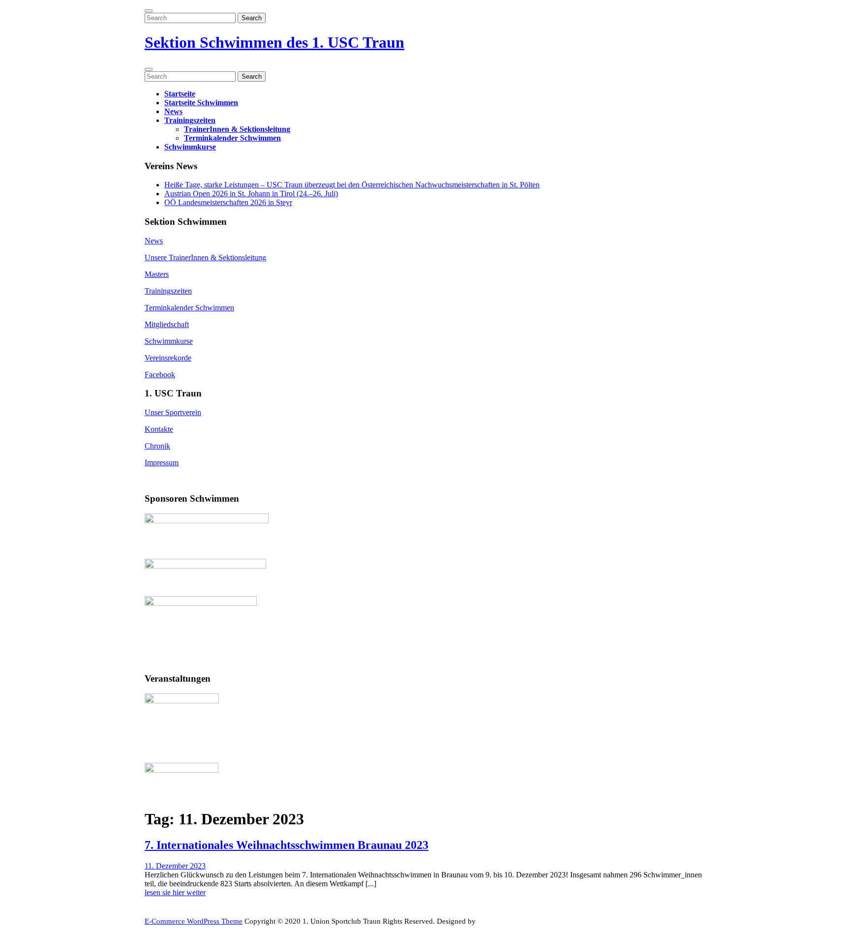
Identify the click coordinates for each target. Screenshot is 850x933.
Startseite (179, 94)
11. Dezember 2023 (175, 866)
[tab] (148, 10)
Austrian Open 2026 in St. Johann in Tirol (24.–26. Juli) (251, 193)
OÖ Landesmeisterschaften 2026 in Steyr (228, 202)
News (173, 111)
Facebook (160, 374)
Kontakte (159, 429)
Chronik (157, 446)
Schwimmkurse (190, 147)
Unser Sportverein (173, 412)
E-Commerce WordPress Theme (194, 921)
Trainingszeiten (189, 120)
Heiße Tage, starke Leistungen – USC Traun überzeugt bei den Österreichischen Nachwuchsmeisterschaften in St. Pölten (352, 185)
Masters (157, 274)
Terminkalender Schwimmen (232, 138)
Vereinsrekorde (168, 358)
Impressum (162, 462)
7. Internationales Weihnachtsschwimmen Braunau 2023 (286, 845)
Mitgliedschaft (167, 324)
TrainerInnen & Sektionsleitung (237, 129)
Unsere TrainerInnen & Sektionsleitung (205, 257)
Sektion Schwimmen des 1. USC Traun (274, 42)
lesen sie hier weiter (175, 894)
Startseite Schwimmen (201, 102)
